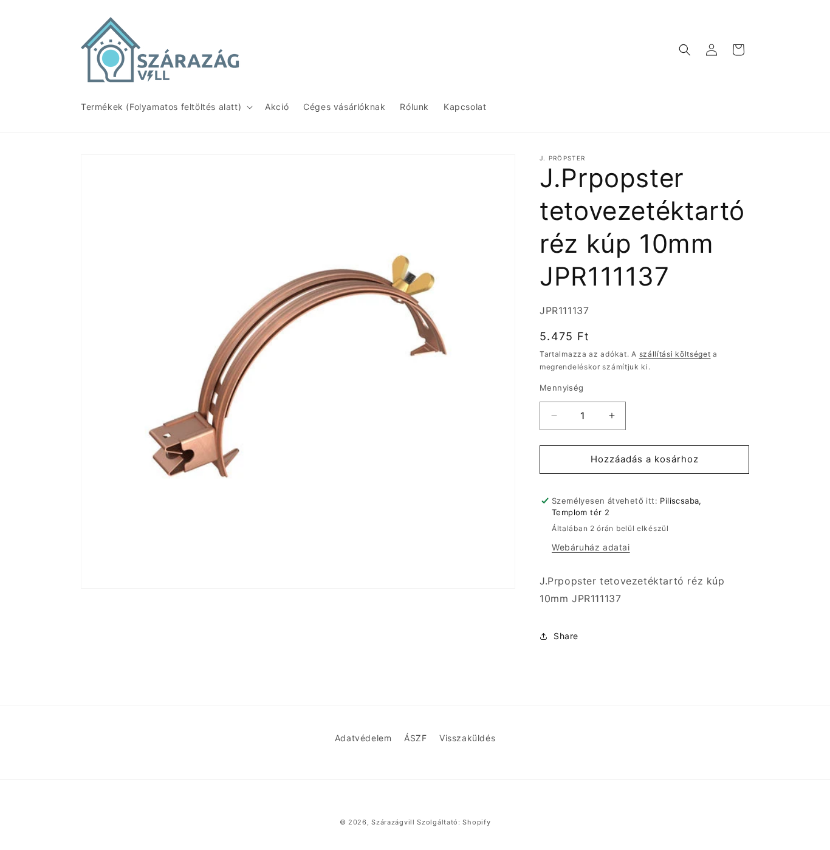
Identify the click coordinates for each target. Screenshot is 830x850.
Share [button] (566, 636)
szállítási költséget (675, 353)
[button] (166, 107)
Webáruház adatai (591, 547)
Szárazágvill (392, 822)
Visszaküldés (467, 738)
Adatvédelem (363, 738)
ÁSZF (415, 738)
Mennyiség (562, 387)
